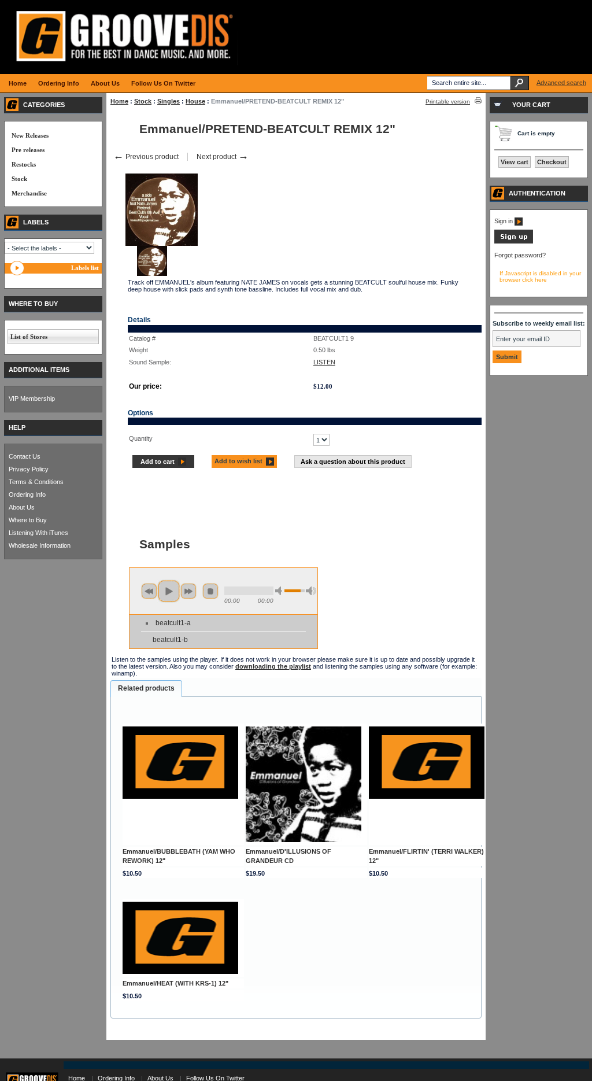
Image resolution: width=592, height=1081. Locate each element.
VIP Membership (32, 398)
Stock (142, 101)
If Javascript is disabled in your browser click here (540, 276)
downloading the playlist (273, 666)
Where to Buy (28, 519)
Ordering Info (27, 494)
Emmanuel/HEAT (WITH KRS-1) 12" (175, 983)
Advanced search (561, 82)
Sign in (504, 220)
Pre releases (28, 149)
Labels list (85, 267)
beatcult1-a (173, 623)
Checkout (552, 161)
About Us (22, 507)
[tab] (146, 689)
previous (149, 591)
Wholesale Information (40, 545)
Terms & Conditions (36, 481)
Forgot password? (520, 255)
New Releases (30, 135)
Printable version (448, 101)
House (195, 101)
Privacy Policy (29, 469)
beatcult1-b (170, 640)
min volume (280, 590)
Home (119, 101)
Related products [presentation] (146, 688)
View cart (514, 161)
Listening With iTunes (38, 532)
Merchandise (29, 193)
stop (210, 591)
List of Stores (28, 336)
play (168, 591)
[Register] (513, 241)
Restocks (24, 164)
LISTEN (324, 362)
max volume (311, 590)
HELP (17, 427)
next (188, 591)
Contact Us (24, 456)
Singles (168, 101)
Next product (223, 157)
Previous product (146, 157)
